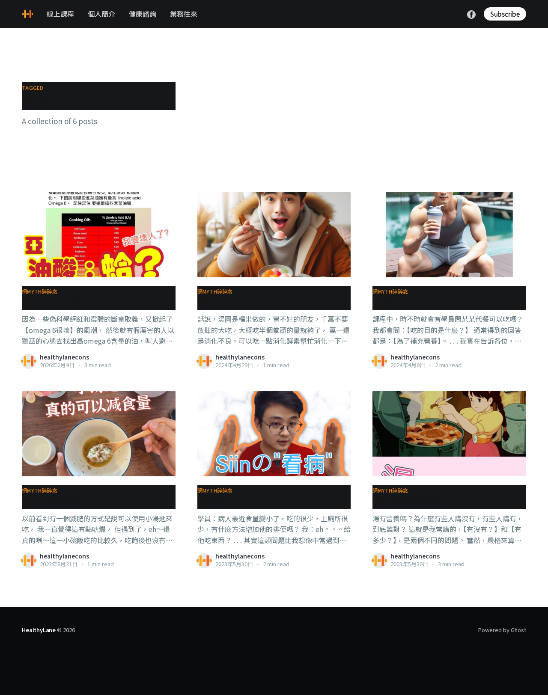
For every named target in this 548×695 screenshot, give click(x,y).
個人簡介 (101, 14)
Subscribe (505, 13)
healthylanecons (64, 357)
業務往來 (183, 14)
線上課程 (60, 14)
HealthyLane (39, 630)
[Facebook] (471, 13)
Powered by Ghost (502, 630)
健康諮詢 (142, 14)
